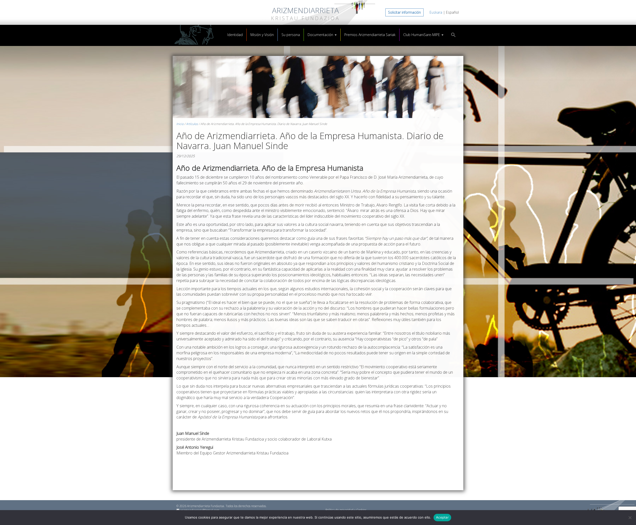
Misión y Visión (262, 34)
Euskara (436, 12)
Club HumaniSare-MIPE (422, 34)
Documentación (321, 34)
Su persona (290, 34)
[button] (453, 35)
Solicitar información (404, 12)
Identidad (235, 34)
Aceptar (442, 517)
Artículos (192, 124)
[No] (629, 517)
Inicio (180, 124)
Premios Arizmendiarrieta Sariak (370, 34)
